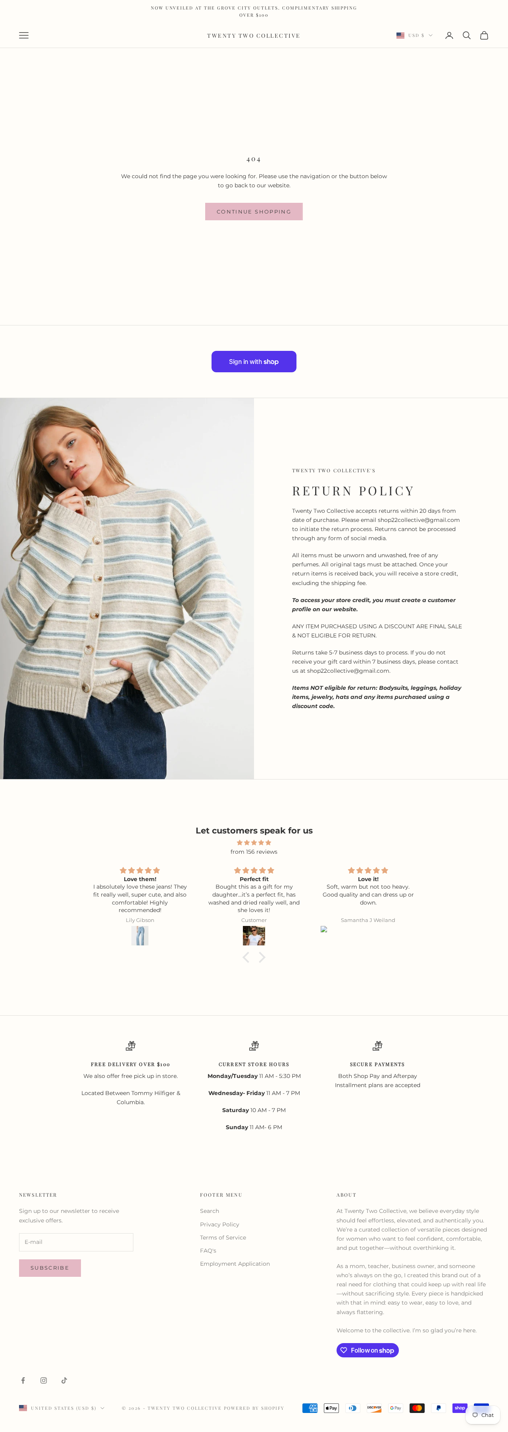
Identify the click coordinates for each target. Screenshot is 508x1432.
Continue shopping (254, 211)
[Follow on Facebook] (23, 1380)
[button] (248, 957)
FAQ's (208, 1250)
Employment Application (235, 1263)
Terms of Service (223, 1237)
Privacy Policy (219, 1224)
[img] (254, 842)
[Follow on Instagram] (44, 1380)
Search (209, 1211)
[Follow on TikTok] (64, 1380)
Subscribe (50, 1268)
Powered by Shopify (254, 1408)
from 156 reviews (254, 851)
